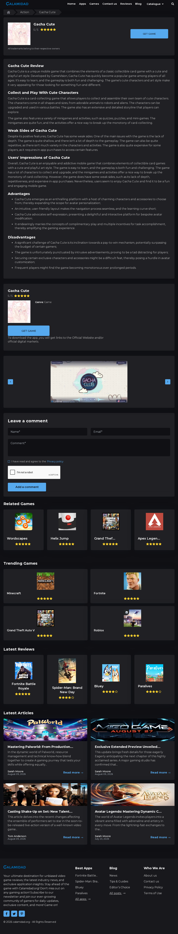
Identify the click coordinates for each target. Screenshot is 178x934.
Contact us (151, 881)
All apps (81, 899)
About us (150, 875)
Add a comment (27, 487)
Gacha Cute (44, 24)
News (113, 875)
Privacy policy (55, 461)
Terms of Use (153, 893)
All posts (116, 893)
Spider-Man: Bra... (87, 881)
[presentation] (10, 381)
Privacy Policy (153, 887)
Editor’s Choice (120, 887)
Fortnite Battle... (86, 875)
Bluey (79, 887)
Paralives (81, 893)
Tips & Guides (119, 881)
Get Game (149, 33)
